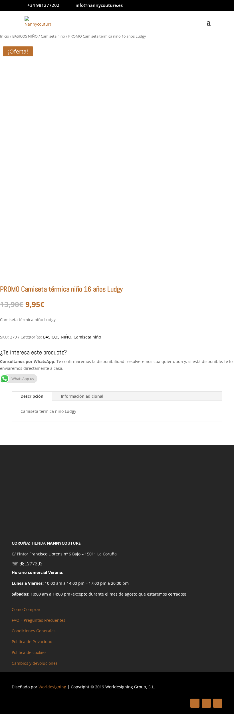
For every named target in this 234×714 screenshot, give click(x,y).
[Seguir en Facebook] (194, 703)
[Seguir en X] (206, 703)
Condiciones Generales (34, 630)
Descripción (32, 396)
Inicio (4, 36)
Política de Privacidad (32, 641)
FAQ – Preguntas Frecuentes (38, 620)
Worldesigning (52, 687)
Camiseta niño (53, 36)
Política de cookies (29, 652)
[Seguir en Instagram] (217, 703)
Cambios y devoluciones (35, 663)
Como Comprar (26, 609)
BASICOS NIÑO (25, 36)
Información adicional (82, 396)
